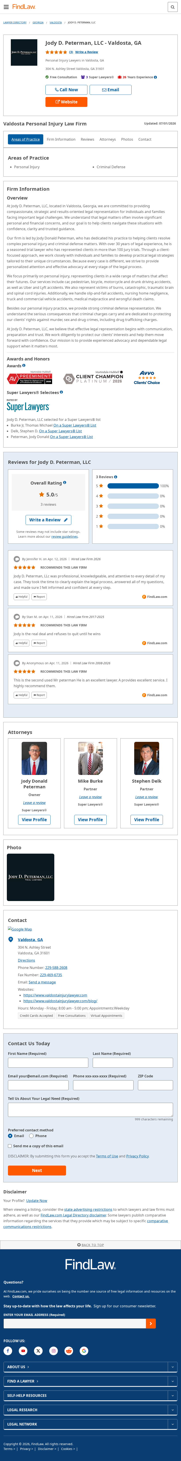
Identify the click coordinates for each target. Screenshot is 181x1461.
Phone (41, 1135)
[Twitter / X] (38, 1351)
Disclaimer (46, 1449)
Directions (26, 960)
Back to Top (93, 1245)
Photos (127, 139)
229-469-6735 (51, 974)
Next (37, 1170)
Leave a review (34, 802)
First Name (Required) (27, 1053)
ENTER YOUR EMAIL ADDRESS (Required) (34, 1315)
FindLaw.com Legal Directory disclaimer (73, 1215)
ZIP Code (145, 1076)
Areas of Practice (25, 139)
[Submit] (151, 1324)
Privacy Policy (137, 1156)
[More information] (23, 365)
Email (19, 1135)
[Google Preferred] (84, 1351)
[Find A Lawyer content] (172, 1381)
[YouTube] (23, 1351)
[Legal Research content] (172, 1410)
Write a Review (86, 52)
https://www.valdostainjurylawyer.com (55, 995)
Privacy (25, 1449)
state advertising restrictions (88, 1209)
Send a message (42, 982)
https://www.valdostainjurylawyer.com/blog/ (60, 1000)
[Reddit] (68, 1351)
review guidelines (64, 536)
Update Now (36, 1200)
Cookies (67, 1449)
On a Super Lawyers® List (74, 425)
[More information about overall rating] (64, 482)
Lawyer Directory (14, 22)
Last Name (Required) (112, 1053)
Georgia (38, 22)
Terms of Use (107, 1156)
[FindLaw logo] (25, 7)
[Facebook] (8, 1351)
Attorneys (108, 139)
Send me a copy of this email (38, 1146)
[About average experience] (155, 77)
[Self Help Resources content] (172, 1395)
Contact (144, 139)
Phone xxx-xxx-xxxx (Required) (99, 1076)
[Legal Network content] (172, 1424)
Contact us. (21, 1296)
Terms (8, 1449)
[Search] (173, 7)
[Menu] (6, 6)
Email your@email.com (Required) (38, 1076)
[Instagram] (53, 1351)
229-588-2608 (56, 967)
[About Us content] (172, 1367)
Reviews (87, 139)
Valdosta (56, 22)
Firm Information (61, 139)
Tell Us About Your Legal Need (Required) (43, 1098)
